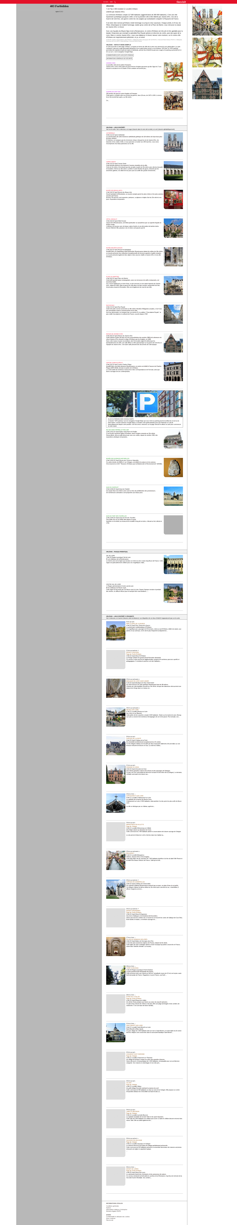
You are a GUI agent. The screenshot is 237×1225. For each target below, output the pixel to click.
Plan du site (109, 1220)
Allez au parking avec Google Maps (121, 419)
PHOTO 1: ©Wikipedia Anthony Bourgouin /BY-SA (139, 39)
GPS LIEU (120, 55)
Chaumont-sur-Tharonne (135, 1054)
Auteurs (108, 1208)
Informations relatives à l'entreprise (116, 1209)
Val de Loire (110, 555)
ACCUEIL (106, 2)
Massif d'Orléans (132, 652)
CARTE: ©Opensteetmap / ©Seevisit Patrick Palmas (129, 41)
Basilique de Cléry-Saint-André (137, 681)
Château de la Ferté (133, 738)
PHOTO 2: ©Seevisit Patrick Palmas (161, 39)
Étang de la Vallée (133, 996)
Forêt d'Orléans (132, 968)
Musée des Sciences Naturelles (117, 458)
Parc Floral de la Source (135, 623)
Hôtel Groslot (111, 219)
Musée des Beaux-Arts (114, 190)
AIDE (111, 2)
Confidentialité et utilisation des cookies (118, 1216)
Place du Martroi (112, 276)
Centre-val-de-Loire (113, 584)
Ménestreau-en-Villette (135, 824)
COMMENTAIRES (111, 55)
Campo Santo (111, 161)
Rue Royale (110, 305)
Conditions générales (112, 1206)
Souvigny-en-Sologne (134, 1140)
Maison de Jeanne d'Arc (114, 334)
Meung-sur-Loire (132, 709)
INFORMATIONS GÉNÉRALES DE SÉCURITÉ (119, 58)
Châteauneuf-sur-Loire (134, 796)
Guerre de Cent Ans (113, 91)
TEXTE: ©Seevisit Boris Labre (119, 39)
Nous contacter (110, 1218)
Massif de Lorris (132, 1169)
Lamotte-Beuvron (132, 1111)
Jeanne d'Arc (110, 63)
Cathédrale (110, 133)
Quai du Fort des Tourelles (116, 516)
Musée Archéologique (114, 248)
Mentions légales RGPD (113, 1211)
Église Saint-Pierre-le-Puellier (117, 430)
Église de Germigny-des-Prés (136, 939)
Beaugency (130, 853)
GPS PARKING (129, 55)
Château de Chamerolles (135, 882)
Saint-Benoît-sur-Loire (134, 1025)
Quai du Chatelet (112, 487)
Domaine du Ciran (132, 767)
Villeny (129, 1083)
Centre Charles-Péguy (114, 362)
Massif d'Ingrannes (133, 910)
